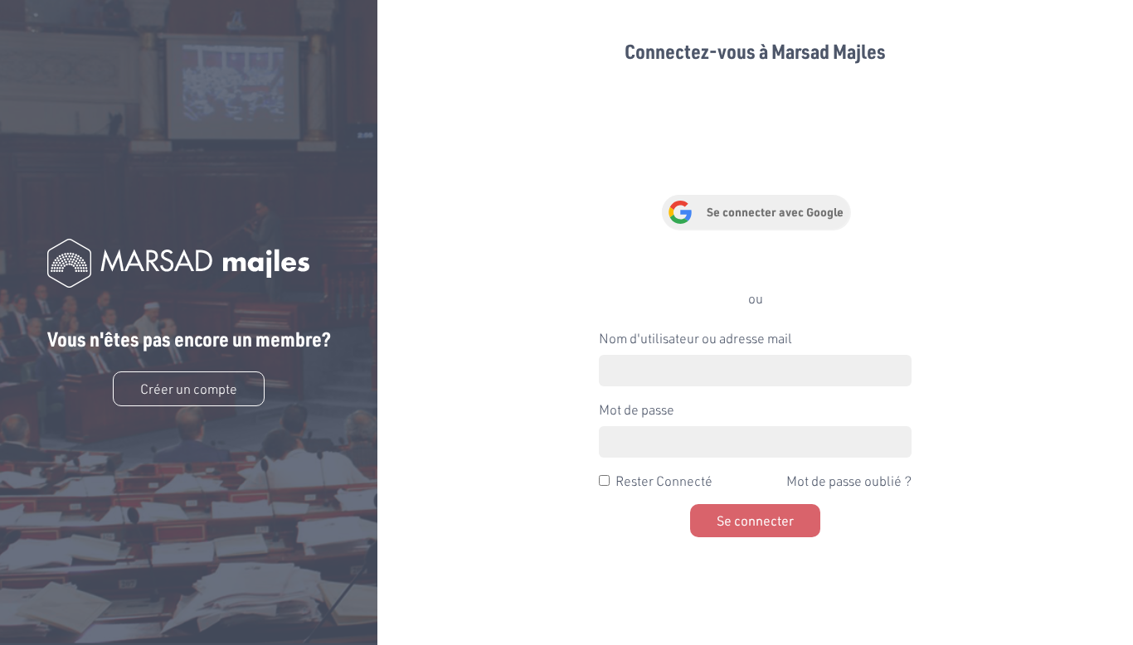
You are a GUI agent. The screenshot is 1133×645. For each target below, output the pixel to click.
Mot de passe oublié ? (849, 480)
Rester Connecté (663, 480)
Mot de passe (636, 409)
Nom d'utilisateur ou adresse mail (695, 338)
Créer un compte (188, 388)
